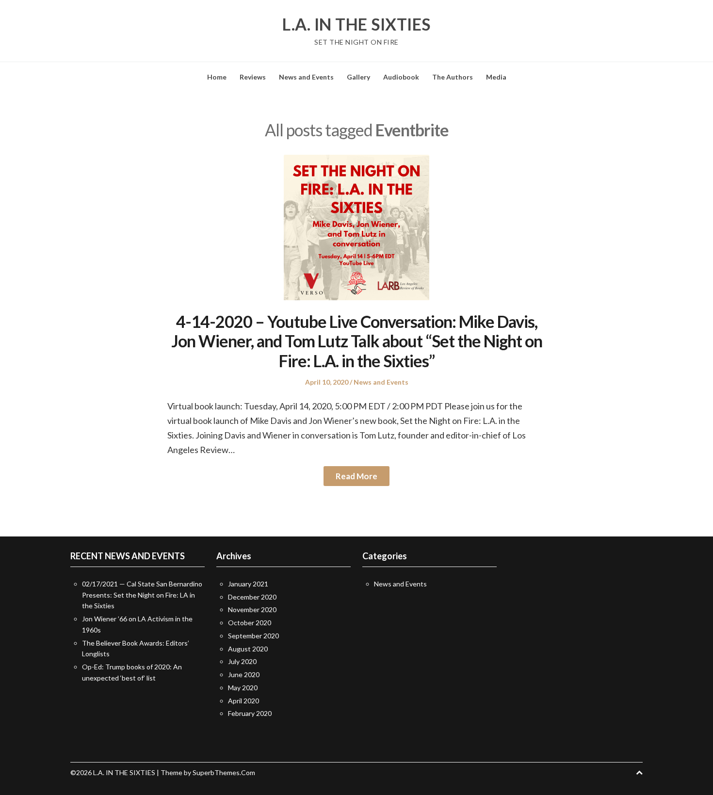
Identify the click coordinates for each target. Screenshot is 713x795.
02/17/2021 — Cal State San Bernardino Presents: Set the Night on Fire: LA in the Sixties (142, 595)
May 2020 (243, 687)
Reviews (253, 77)
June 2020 (243, 674)
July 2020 (242, 661)
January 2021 (248, 584)
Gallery (358, 77)
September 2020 (253, 636)
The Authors (452, 77)
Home (217, 77)
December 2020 (252, 597)
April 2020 (243, 701)
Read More (356, 476)
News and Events (306, 77)
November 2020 (252, 609)
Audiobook (401, 77)
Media (496, 77)
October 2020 (249, 622)
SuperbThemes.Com (224, 772)
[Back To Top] (639, 772)
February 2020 (250, 713)
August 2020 (248, 649)
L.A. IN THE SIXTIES (356, 24)
